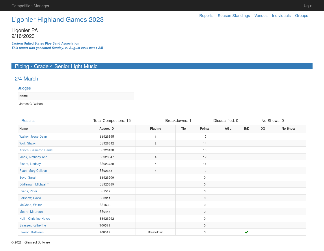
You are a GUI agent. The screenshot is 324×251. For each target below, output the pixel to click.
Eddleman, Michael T (34, 184)
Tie (183, 128)
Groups (301, 15)
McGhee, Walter (30, 204)
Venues (261, 15)
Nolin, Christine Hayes (34, 218)
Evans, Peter (28, 191)
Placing (155, 128)
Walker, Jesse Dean (33, 136)
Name (23, 96)
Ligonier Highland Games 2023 (57, 19)
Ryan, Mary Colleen (33, 170)
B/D (246, 128)
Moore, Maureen (31, 211)
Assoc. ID (106, 128)
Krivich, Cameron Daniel (36, 150)
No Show (288, 128)
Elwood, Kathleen (31, 232)
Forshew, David (30, 198)
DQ (263, 128)
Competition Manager (30, 5)
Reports (206, 15)
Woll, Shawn (28, 143)
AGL (228, 128)
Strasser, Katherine (32, 225)
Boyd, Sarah (28, 177)
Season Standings (234, 15)
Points (205, 128)
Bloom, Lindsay (30, 163)
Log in (308, 5)
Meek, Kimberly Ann (33, 157)
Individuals (281, 15)
